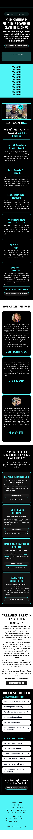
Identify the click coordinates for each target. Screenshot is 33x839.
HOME (16, 805)
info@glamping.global (15, 818)
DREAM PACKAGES (16, 807)
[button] (29, 3)
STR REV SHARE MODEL (16, 812)
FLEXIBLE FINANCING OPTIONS (16, 810)
